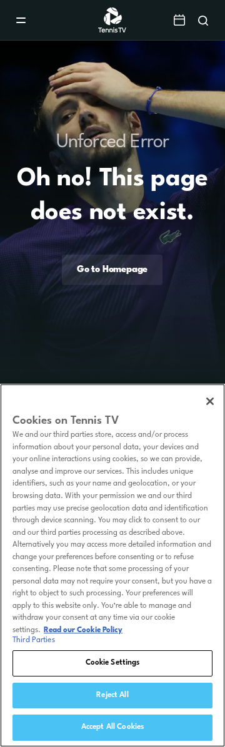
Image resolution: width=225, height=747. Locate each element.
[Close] (210, 401)
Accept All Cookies (112, 727)
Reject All (112, 695)
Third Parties (33, 640)
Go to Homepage (112, 270)
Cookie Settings (113, 662)
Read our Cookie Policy (83, 630)
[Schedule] (179, 19)
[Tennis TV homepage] (113, 30)
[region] (112, 565)
